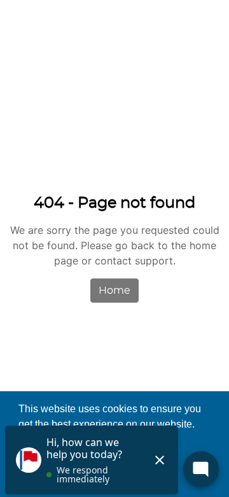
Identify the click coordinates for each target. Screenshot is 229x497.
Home (114, 290)
